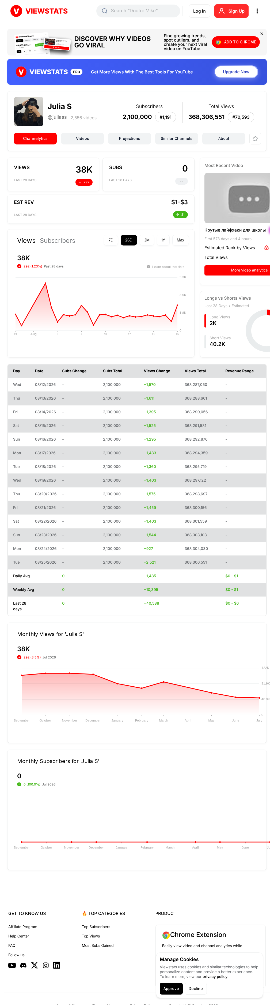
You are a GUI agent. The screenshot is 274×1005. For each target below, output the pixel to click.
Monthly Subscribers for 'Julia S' (58, 761)
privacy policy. (216, 976)
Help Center (18, 936)
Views (26, 240)
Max (171, 240)
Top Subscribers (96, 927)
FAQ (11, 945)
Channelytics (35, 138)
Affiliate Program (22, 927)
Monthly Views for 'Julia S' (50, 634)
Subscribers (57, 240)
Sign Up (237, 11)
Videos (82, 138)
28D (119, 240)
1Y (154, 240)
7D (101, 240)
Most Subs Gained (98, 945)
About (223, 138)
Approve (171, 988)
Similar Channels (176, 138)
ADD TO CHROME (240, 42)
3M (137, 240)
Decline (196, 988)
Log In (199, 11)
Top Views (91, 936)
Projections (129, 138)
